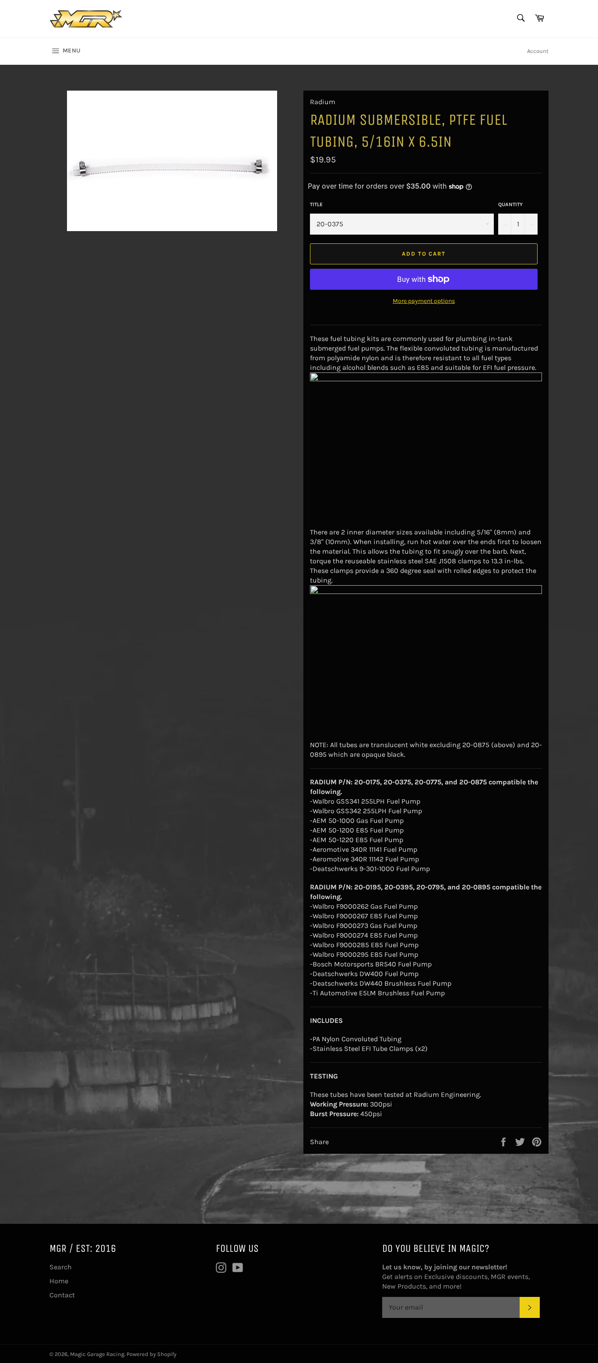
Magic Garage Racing (97, 1354)
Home (58, 1281)
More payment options (424, 301)
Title (316, 204)
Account (538, 51)
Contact (62, 1295)
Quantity (510, 204)
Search (60, 1267)
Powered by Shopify (151, 1354)
